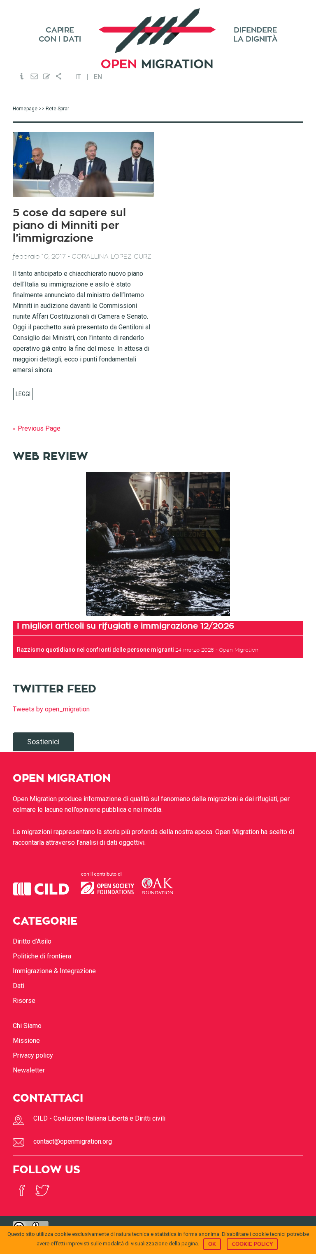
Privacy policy (33, 1055)
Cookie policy (252, 1244)
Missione (26, 1040)
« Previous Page (36, 428)
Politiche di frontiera (42, 956)
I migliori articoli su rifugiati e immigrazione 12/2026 (125, 626)
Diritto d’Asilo (32, 941)
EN (98, 77)
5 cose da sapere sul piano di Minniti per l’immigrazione (69, 225)
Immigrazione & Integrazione (54, 971)
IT (78, 77)
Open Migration (158, 38)
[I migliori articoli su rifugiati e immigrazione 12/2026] (158, 544)
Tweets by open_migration (51, 709)
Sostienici (43, 741)
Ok (212, 1244)
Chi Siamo (27, 1026)
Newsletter (29, 1070)
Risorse (24, 1001)
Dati (18, 986)
